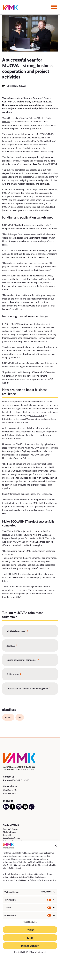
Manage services (30, 921)
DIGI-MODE (36, 415)
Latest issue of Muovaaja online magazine (27, 688)
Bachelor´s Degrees (10, 829)
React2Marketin (44, 451)
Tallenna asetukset (30, 945)
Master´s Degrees (9, 832)
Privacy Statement (37, 952)
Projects (11, 645)
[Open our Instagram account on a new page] (19, 808)
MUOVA (6, 121)
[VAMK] (10, 7)
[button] (55, 845)
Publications (13, 674)
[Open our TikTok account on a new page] (32, 808)
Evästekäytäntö (36, 880)
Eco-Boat (16, 411)
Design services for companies (22, 659)
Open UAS (7, 835)
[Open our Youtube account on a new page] (25, 808)
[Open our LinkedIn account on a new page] (6, 808)
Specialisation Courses (11, 838)
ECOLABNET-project (16, 531)
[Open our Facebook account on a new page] (12, 808)
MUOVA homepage (16, 631)
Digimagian (27, 451)
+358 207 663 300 (19, 780)
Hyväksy (30, 929)
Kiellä (30, 937)
